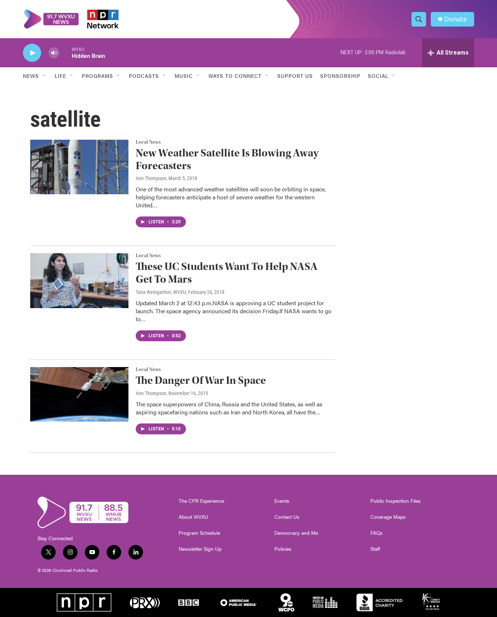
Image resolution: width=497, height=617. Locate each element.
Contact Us (286, 517)
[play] (32, 53)
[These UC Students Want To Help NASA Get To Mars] (79, 280)
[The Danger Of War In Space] (79, 394)
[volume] (54, 53)
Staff (375, 549)
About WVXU (193, 517)
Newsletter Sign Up (200, 549)
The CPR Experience (201, 501)
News (31, 75)
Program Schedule (199, 533)
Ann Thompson (151, 178)
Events (281, 501)
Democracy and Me (296, 533)
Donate (455, 19)
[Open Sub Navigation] (44, 76)
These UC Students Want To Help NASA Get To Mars (227, 273)
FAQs (376, 533)
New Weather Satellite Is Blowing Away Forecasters (227, 159)
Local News (148, 142)
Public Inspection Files (395, 501)
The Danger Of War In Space (201, 380)
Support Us (295, 75)
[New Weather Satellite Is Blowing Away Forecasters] (79, 167)
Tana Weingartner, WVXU (161, 292)
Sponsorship (340, 75)
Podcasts (144, 75)
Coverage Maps (388, 517)
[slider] (65, 52)
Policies (282, 549)
